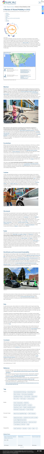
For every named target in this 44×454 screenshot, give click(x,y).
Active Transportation (18, 402)
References (7, 21)
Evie (34, 178)
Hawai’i (30, 238)
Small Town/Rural (17, 428)
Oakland (24, 234)
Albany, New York (13, 183)
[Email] (43, 11)
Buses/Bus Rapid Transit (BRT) (20, 405)
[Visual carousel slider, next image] (23, 447)
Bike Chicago (35, 240)
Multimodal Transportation (19, 409)
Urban (29, 428)
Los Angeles (20, 234)
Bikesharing (20, 436)
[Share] (43, 13)
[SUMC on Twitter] (37, 451)
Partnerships (34, 396)
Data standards (34, 328)
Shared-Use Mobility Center (12, 3)
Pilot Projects (23, 398)
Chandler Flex (6, 223)
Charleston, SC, (6, 134)
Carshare (7, 15)
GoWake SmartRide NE (29, 224)
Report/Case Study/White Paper (20, 413)
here (10, 323)
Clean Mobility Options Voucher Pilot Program (20, 259)
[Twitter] (43, 9)
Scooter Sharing (30, 409)
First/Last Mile (27, 396)
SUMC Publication (31, 413)
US (36, 428)
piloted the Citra (27, 165)
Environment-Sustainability (27, 394)
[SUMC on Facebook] (39, 451)
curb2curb (26, 217)
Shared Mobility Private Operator (20, 422)
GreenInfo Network (15, 452)
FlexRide (36, 217)
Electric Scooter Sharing (37, 436)
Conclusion (7, 20)
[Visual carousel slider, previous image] (21, 447)
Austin (22, 238)
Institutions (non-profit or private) (30, 417)
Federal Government (18, 417)
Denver (25, 238)
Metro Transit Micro (7, 222)
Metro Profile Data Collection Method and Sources (10, 437)
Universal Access (30, 398)
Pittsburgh (31, 234)
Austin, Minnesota (16, 151)
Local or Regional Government (20, 419)
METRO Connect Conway (23, 222)
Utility (28, 424)
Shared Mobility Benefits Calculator (28, 296)
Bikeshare (7, 13)
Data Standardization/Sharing (20, 391)
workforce (17, 347)
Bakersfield (15, 234)
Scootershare (8, 14)
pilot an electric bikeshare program (27, 130)
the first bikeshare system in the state (29, 91)
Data (6, 19)
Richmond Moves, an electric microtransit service (28, 257)
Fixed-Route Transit (18, 407)
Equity (6, 17)
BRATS (16, 226)
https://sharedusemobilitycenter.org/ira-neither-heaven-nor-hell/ (21, 379)
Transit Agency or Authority (19, 424)
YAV (26, 220)
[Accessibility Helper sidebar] (42, 1)
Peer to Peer (16, 398)
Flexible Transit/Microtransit (29, 407)
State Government (32, 422)
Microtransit (7, 16)
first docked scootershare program (31, 163)
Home (5, 6)
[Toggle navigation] (39, 2)
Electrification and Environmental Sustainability (13, 18)
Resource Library (10, 6)
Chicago (32, 158)
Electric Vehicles (17, 394)
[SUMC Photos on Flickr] (40, 451)
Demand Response (31, 391)
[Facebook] (43, 7)
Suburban (25, 428)
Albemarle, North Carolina (32, 150)
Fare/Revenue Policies (18, 396)
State (33, 428)
